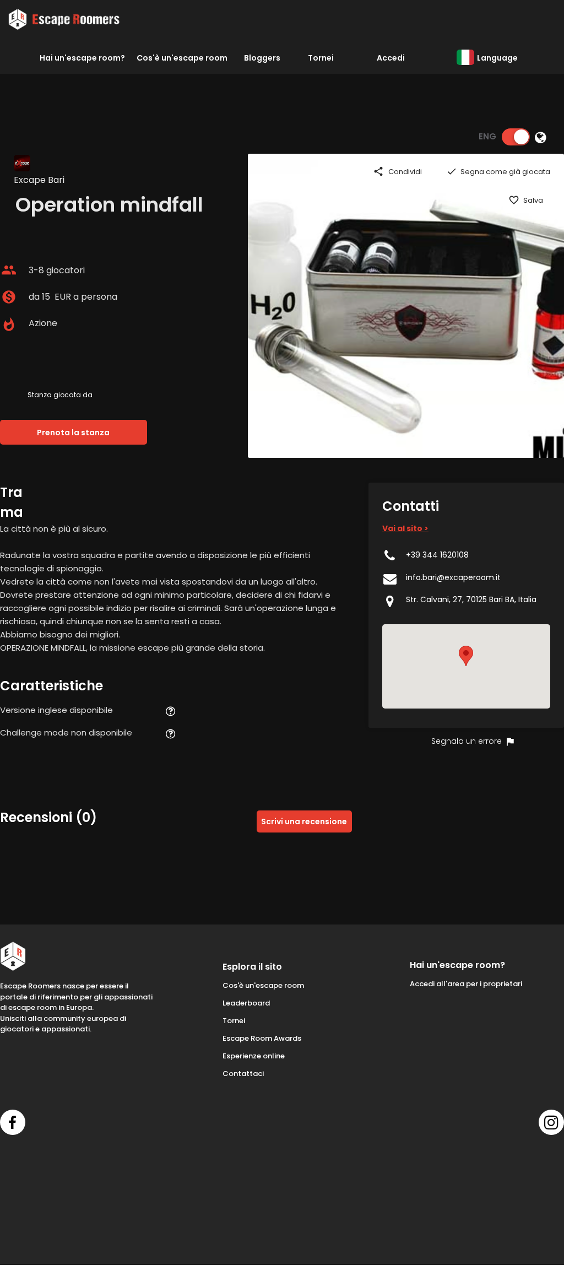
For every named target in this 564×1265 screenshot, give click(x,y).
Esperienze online (254, 1056)
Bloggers (262, 57)
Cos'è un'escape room (182, 57)
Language (497, 57)
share (378, 171)
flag (510, 741)
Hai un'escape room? (82, 57)
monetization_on (9, 297)
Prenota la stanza (73, 432)
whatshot (9, 324)
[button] (466, 656)
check (451, 171)
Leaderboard (246, 1003)
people (9, 270)
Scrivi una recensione (304, 821)
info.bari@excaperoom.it (453, 577)
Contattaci (243, 1073)
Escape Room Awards (262, 1038)
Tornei (321, 57)
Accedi (391, 57)
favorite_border (513, 200)
